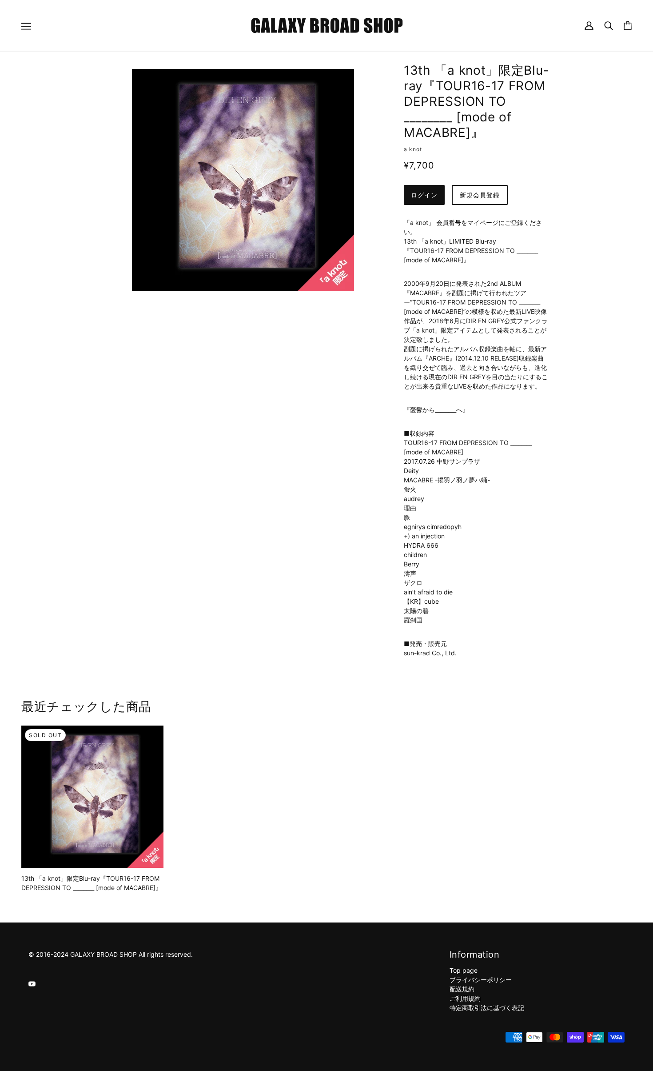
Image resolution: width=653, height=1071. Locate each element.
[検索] (608, 25)
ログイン (424, 195)
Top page (464, 970)
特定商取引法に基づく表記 (487, 1007)
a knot (413, 149)
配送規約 (462, 989)
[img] (32, 983)
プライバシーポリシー (481, 979)
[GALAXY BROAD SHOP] (327, 24)
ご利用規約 (465, 998)
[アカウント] (589, 25)
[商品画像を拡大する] (243, 180)
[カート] (628, 25)
